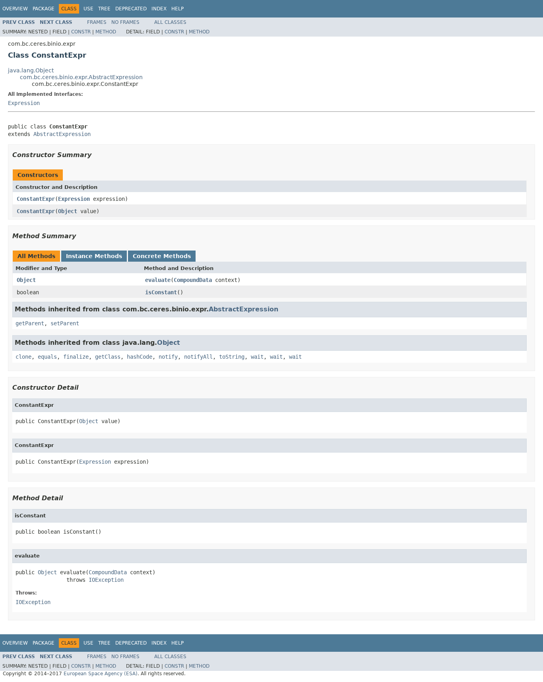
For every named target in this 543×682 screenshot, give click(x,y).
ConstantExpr (36, 199)
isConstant (161, 292)
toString (231, 357)
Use (88, 9)
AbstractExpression (62, 134)
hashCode (139, 357)
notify (168, 357)
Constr (81, 32)
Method (105, 32)
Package (43, 9)
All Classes (170, 22)
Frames (97, 22)
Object (67, 211)
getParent (30, 323)
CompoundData (193, 280)
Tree (104, 9)
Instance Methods (94, 256)
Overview (15, 9)
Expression (24, 103)
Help (177, 9)
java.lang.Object (31, 70)
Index (159, 9)
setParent (64, 323)
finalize (76, 357)
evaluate (158, 280)
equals (47, 357)
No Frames (125, 22)
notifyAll (198, 357)
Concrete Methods (162, 256)
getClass (107, 357)
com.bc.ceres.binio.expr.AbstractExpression (81, 77)
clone (23, 357)
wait (257, 357)
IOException (106, 580)
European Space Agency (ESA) (101, 673)
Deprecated (131, 9)
